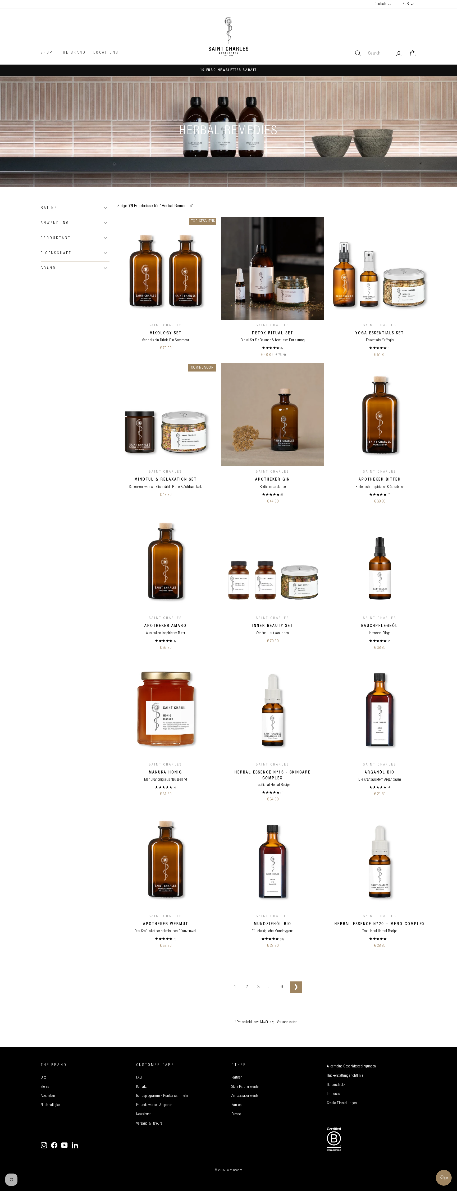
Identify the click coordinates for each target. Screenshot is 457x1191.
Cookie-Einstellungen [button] (342, 1103)
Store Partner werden (246, 1087)
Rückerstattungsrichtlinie (345, 1076)
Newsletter (143, 1114)
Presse (236, 1114)
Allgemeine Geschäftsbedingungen (351, 1066)
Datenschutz (336, 1085)
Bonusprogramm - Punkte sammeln (162, 1096)
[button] (75, 208)
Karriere (236, 1105)
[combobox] (378, 53)
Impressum (335, 1094)
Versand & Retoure (149, 1124)
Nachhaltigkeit (51, 1105)
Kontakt (141, 1087)
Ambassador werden (245, 1096)
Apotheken (48, 1096)
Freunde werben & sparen (154, 1105)
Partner (236, 1078)
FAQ (139, 1078)
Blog (44, 1078)
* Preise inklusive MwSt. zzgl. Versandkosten (266, 1022)
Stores (45, 1087)
